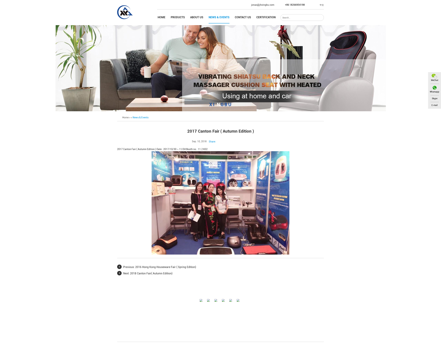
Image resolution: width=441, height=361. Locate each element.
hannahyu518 (200, 319)
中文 (322, 5)
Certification (266, 17)
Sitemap (258, 348)
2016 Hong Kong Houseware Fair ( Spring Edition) (165, 267)
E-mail (435, 105)
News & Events (219, 17)
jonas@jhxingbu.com (262, 4)
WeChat (434, 80)
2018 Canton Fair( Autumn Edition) (151, 273)
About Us (196, 17)
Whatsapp (434, 92)
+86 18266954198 (244, 319)
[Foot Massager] (220, 68)
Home (161, 17)
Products (178, 17)
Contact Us (243, 17)
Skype (434, 98)
